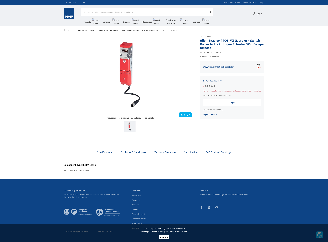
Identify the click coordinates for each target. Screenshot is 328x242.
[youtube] (216, 207)
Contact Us (136, 200)
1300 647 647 (70, 2)
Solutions (107, 21)
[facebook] (201, 207)
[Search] (210, 12)
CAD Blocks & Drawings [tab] (218, 152)
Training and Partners (171, 22)
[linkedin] (209, 207)
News (255, 2)
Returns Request (138, 214)
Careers (238, 2)
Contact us (247, 2)
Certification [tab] (191, 152)
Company (197, 21)
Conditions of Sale (139, 218)
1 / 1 (183, 114)
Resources (147, 21)
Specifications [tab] (104, 152)
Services (127, 21)
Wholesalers (228, 2)
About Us (135, 204)
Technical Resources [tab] (165, 152)
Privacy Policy (137, 223)
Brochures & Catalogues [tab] (133, 152)
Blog (261, 2)
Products (87, 21)
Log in (232, 102)
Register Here (209, 114)
